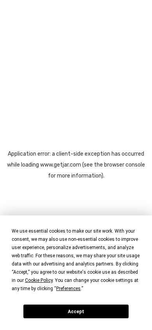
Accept (76, 311)
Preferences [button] (68, 288)
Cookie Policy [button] (39, 280)
